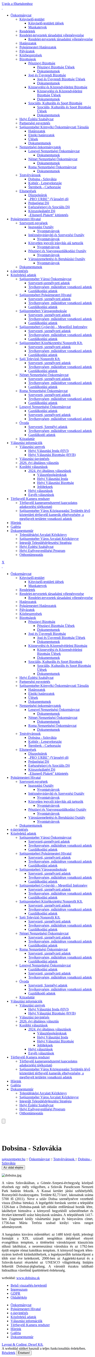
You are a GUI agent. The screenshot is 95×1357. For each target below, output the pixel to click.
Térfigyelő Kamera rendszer (30, 499)
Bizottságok (27, 59)
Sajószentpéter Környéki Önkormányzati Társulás (54, 127)
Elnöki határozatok (41, 135)
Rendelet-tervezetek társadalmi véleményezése (51, 35)
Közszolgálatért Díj (41, 211)
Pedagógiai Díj (38, 203)
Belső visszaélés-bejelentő (29, 1285)
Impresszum (19, 1289)
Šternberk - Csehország (44, 187)
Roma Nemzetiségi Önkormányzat (52, 167)
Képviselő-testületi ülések (46, 23)
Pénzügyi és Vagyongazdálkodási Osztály (57, 251)
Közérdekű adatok (23, 275)
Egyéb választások (41, 495)
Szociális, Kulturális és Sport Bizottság (55, 103)
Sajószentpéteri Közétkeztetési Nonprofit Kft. (51, 343)
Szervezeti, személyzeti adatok (49, 299)
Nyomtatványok (48, 231)
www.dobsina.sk (28, 1278)
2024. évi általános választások (49, 471)
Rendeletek (27, 31)
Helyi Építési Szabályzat (36, 119)
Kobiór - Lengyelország (45, 183)
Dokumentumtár (22, 531)
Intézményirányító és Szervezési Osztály (56, 235)
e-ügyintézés (19, 271)
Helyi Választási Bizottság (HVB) (52, 455)
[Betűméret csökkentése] (2, 1129)
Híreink (16, 523)
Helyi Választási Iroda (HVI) (48, 451)
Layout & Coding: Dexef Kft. (22, 1344)
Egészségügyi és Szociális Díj (49, 207)
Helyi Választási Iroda (52, 479)
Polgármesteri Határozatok (37, 47)
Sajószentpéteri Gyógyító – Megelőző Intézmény (53, 327)
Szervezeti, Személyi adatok (47, 427)
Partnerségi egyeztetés (34, 123)
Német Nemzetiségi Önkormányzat (52, 159)
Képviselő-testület (31, 19)
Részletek (8, 1353)
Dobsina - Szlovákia (42, 179)
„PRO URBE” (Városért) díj (48, 199)
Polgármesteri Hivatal (26, 219)
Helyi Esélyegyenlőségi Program (42, 551)
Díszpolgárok (37, 195)
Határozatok (27, 43)
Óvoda (24, 423)
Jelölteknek (45, 487)
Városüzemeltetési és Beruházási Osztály (56, 259)
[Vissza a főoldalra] (2, 8)
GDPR (15, 1293)
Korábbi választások (33, 467)
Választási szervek (32, 447)
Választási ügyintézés (34, 459)
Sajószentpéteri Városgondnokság (43, 311)
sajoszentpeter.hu (13, 1159)
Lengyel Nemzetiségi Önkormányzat (54, 151)
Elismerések (27, 191)
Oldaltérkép (19, 1297)
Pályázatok (27, 51)
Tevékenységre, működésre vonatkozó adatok (60, 287)
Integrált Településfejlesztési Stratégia (45, 543)
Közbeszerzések (30, 55)
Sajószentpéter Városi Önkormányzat (45, 279)
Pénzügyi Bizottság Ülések (56, 67)
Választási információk (26, 443)
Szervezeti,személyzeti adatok (49, 283)
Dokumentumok (48, 71)
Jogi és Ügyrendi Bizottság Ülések (61, 79)
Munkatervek (37, 27)
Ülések (33, 139)
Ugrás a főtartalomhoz (17, 4)
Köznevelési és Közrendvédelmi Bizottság (57, 87)
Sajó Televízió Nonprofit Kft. (39, 359)
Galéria (16, 527)
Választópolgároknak (52, 475)
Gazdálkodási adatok (42, 291)
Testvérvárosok (30, 175)
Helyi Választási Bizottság (55, 483)
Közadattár (27, 439)
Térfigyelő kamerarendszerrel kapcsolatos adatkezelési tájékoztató (48, 505)
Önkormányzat (21, 15)
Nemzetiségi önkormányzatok (40, 147)
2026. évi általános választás (39, 463)
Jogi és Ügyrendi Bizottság (47, 75)
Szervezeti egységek (33, 223)
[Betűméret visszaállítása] (5, 1129)
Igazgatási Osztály (41, 227)
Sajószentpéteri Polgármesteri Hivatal (45, 295)
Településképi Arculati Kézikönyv (43, 535)
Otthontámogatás (31, 555)
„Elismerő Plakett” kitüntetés (48, 215)
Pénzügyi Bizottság (41, 63)
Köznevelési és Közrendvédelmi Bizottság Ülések (59, 93)
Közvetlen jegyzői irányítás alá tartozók (55, 243)
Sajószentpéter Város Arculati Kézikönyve (49, 539)
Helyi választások (40, 491)
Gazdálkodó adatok (41, 435)
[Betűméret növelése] (2, 1125)
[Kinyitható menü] (2, 1133)
